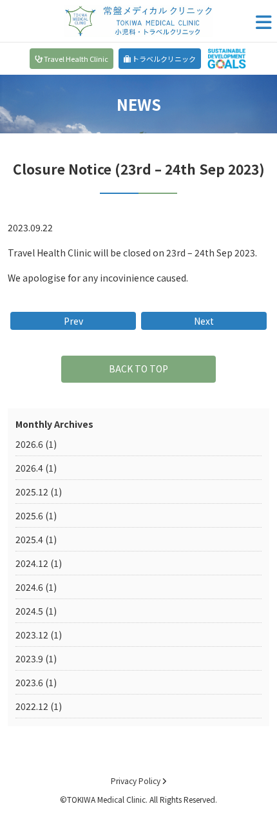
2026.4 (29, 467)
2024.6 (29, 586)
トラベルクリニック (163, 58)
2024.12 (31, 563)
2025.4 (29, 539)
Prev (73, 320)
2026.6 (29, 443)
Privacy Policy (136, 780)
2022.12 (31, 706)
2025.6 (29, 515)
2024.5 (29, 610)
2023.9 (29, 658)
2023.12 (31, 634)
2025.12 (31, 491)
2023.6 (29, 682)
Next (204, 320)
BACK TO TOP (138, 368)
